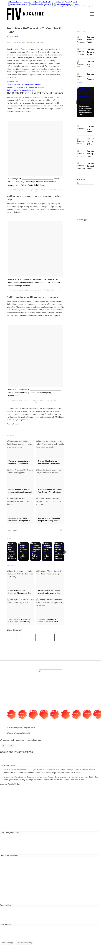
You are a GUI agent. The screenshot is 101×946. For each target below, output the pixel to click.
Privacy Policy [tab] (5, 924)
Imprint (20, 727)
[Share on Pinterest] (40, 637)
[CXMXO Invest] (29, 733)
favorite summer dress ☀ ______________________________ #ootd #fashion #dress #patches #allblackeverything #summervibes (34, 392)
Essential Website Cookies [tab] (10, 784)
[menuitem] (84, 14)
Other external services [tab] (9, 856)
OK (3, 746)
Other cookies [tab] (5, 905)
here (58, 315)
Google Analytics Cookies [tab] (10, 833)
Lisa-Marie (15, 36)
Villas (26, 733)
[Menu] (90, 14)
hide (16, 82)
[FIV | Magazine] (25, 14)
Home (8, 42)
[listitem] (11, 715)
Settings (11, 746)
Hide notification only (24, 943)
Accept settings (7, 943)
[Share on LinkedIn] (49, 637)
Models (11, 733)
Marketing (19, 733)
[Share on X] (21, 637)
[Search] (84, 14)
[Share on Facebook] (11, 637)
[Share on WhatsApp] (30, 637)
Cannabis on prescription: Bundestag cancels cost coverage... (66, 6)
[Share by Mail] (59, 637)
